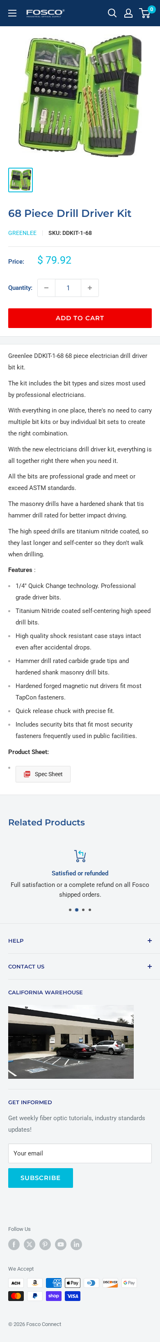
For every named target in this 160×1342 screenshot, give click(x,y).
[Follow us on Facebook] (14, 1244)
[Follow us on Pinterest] (45, 1244)
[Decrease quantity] (46, 287)
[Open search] (112, 13)
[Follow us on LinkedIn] (76, 1244)
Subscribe (41, 1178)
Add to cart (80, 318)
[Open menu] (12, 13)
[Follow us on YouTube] (60, 1244)
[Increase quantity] (89, 287)
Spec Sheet (49, 774)
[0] (145, 13)
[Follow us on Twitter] (29, 1244)
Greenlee (22, 233)
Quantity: (20, 288)
